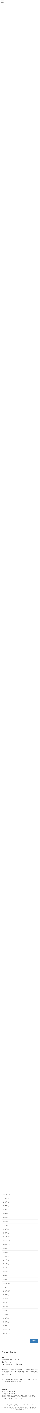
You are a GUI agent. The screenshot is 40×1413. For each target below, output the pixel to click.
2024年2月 (6, 1275)
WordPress (13, 1407)
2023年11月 (6, 1287)
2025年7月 (6, 1210)
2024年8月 (6, 1252)
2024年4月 (6, 1268)
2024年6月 (6, 1260)
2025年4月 (6, 1221)
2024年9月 (6, 1248)
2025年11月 (6, 1194)
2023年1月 (6, 1326)
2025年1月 (6, 1233)
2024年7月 (6, 1256)
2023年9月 (6, 1295)
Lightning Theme (23, 1407)
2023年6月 (6, 1306)
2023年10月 (6, 1291)
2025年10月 (6, 1198)
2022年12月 (6, 1330)
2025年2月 (6, 1229)
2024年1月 (6, 1279)
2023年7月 (6, 1302)
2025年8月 (6, 1206)
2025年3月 (6, 1225)
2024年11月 (6, 1241)
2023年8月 (6, 1299)
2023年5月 (6, 1310)
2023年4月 (6, 1314)
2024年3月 (6, 1271)
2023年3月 (6, 1318)
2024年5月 (6, 1264)
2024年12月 (6, 1237)
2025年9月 (6, 1202)
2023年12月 (6, 1283)
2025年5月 (6, 1217)
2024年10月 (6, 1244)
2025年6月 (6, 1213)
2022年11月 (6, 1333)
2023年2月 (6, 1322)
